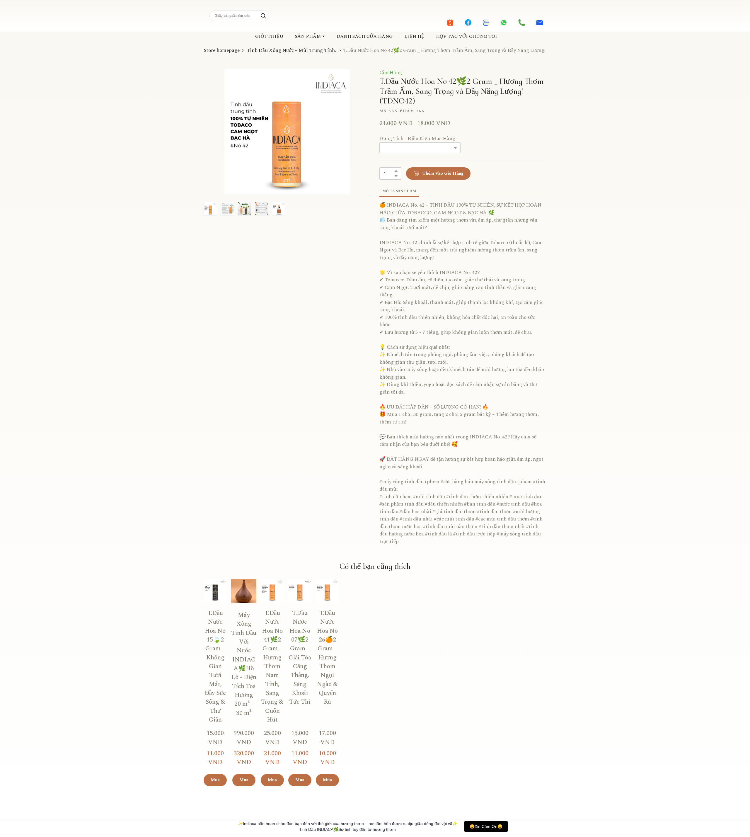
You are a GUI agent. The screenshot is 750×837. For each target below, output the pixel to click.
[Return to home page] (375, 16)
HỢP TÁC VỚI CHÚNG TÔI (466, 36)
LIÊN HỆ (414, 36)
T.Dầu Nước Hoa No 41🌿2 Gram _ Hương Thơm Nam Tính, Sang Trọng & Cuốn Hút (375, 668)
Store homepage (222, 50)
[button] (263, 15)
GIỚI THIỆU (269, 36)
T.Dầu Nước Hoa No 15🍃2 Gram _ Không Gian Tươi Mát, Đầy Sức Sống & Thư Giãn (236, 668)
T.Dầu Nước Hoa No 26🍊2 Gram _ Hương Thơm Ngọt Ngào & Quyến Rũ (514, 668)
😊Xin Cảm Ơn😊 (486, 826)
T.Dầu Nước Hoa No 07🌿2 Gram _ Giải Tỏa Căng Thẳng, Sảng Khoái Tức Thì (444, 668)
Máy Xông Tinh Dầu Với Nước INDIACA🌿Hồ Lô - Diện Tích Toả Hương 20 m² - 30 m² (306, 668)
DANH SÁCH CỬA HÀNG (365, 36)
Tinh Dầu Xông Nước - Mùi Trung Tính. (291, 50)
